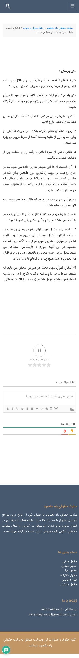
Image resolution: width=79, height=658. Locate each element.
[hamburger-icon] (72, 6)
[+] (56, 408)
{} (51, 408)
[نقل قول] (36, 408)
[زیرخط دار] (17, 408)
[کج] (12, 408)
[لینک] (46, 408)
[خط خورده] (22, 408)
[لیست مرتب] (27, 408)
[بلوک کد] (41, 408)
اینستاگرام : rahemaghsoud (59, 609)
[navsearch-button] (10, 7)
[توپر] (7, 408)
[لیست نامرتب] (31, 408)
